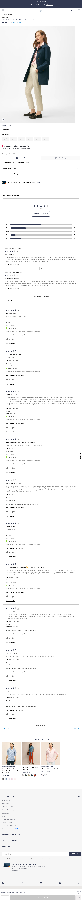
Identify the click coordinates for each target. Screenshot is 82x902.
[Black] (3, 779)
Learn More (16, 870)
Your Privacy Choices (8, 829)
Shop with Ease (7, 800)
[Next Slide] (79, 4)
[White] (45, 775)
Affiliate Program (7, 822)
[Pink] (12, 779)
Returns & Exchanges (8, 810)
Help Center (6, 803)
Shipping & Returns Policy (10, 174)
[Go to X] (79, 883)
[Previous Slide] (3, 4)
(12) (10, 22)
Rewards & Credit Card (11, 835)
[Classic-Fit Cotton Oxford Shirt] (51, 753)
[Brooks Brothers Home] (41, 10)
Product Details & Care (9, 169)
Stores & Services (9, 841)
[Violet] (9, 779)
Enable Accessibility (41, 1)
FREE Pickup (62, 158)
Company (6, 847)
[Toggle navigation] (3, 10)
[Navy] (32, 775)
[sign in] (75, 10)
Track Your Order (7, 807)
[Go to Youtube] (60, 883)
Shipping (4, 816)
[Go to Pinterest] (41, 883)
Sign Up (75, 854)
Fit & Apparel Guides (8, 819)
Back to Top (7, 728)
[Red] (15, 779)
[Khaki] (29, 775)
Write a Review (17, 22)
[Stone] (23, 775)
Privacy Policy (68, 858)
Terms (60, 858)
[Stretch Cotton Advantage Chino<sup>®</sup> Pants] (31, 753)
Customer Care (8, 796)
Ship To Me (22, 158)
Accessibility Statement (9, 825)
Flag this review (11, 344)
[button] (71, 10)
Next (76, 728)
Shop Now (49, 5)
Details (38, 182)
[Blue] (6, 779)
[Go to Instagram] (3, 883)
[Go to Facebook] (22, 883)
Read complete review (12, 265)
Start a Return (6, 813)
